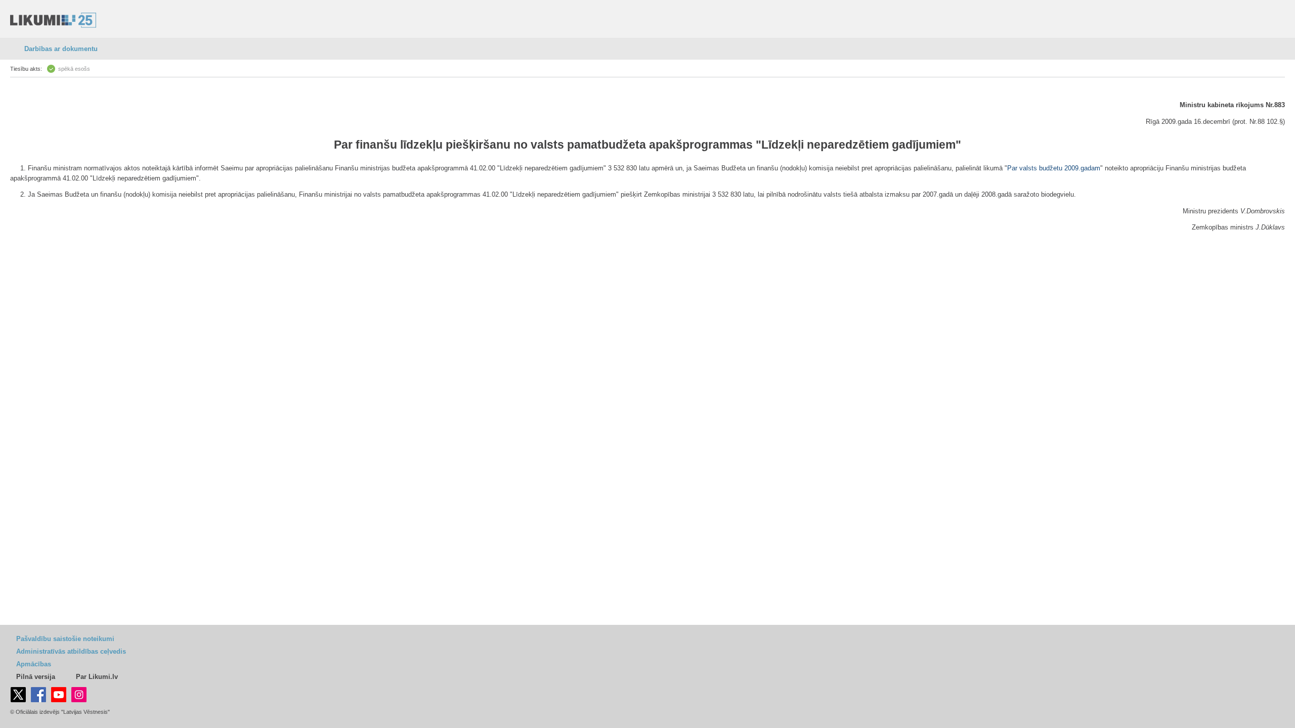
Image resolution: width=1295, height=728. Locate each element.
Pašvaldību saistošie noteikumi (65, 639)
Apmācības (33, 664)
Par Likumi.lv (97, 676)
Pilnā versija (35, 676)
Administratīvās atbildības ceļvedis (71, 651)
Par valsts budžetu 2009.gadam (1053, 168)
